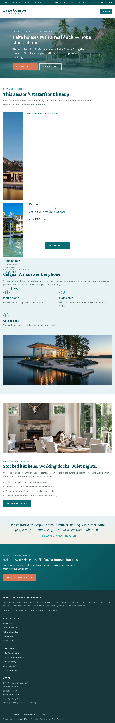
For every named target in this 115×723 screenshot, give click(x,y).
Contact (108, 2)
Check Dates (50, 67)
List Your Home (96, 2)
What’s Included (17, 504)
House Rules (8, 636)
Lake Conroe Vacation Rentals (27, 714)
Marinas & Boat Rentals (14, 657)
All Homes (7, 623)
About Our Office (11, 666)
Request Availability (19, 577)
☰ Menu (106, 12)
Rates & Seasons (11, 627)
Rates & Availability (79, 2)
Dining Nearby (9, 662)
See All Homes (57, 246)
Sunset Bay (13, 260)
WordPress (24, 719)
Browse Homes (25, 67)
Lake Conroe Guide (12, 653)
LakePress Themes (55, 719)
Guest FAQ (8, 640)
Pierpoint (35, 204)
